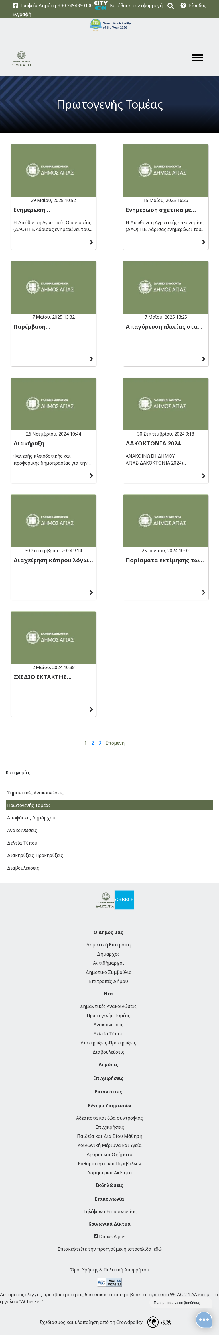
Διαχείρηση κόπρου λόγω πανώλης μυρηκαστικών (50, 560)
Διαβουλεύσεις (23, 868)
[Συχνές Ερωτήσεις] (183, 6)
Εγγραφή (22, 14)
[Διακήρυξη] (53, 404)
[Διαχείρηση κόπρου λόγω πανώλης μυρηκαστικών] (53, 520)
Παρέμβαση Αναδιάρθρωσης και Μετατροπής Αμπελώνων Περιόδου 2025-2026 (50, 326)
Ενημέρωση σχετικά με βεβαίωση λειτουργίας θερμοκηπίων (158, 210)
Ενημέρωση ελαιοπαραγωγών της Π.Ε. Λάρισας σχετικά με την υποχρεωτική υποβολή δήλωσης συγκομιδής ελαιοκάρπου (50, 210)
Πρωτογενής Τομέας (109, 104)
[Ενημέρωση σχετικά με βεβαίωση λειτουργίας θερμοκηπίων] (165, 170)
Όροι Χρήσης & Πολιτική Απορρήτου (109, 1270)
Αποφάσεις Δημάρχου (31, 818)
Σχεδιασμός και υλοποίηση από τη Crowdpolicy (91, 1322)
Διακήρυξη (28, 443)
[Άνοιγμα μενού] (198, 58)
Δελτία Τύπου (22, 843)
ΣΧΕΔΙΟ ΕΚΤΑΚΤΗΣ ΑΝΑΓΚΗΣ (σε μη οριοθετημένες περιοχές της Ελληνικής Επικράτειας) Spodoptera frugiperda (50, 677)
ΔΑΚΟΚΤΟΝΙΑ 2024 (153, 443)
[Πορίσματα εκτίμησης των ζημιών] (165, 520)
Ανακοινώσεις (22, 830)
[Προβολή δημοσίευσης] (91, 242)
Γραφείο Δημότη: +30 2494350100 (57, 5)
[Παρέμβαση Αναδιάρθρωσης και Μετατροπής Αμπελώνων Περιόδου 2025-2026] (53, 287)
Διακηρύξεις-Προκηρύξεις (35, 855)
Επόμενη (118, 743)
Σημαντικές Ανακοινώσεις (35, 793)
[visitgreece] (119, 900)
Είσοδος (197, 5)
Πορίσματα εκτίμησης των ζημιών (164, 560)
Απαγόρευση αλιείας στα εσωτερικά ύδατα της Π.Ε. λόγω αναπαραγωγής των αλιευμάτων (163, 326)
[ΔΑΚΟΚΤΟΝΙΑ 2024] (165, 404)
